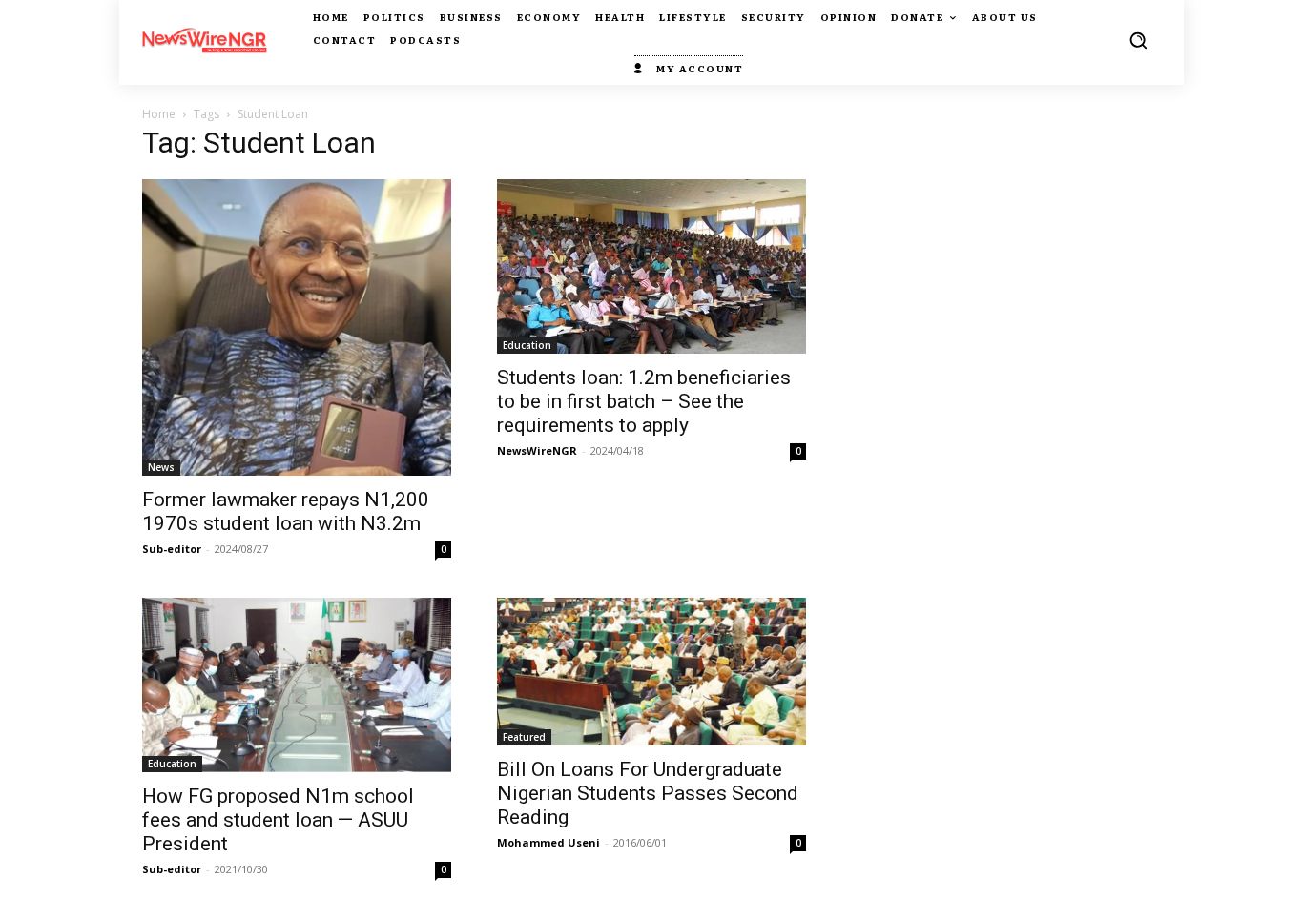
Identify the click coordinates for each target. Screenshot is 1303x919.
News (161, 467)
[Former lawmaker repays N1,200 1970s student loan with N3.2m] (296, 327)
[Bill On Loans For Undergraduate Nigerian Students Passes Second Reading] (651, 671)
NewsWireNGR (537, 450)
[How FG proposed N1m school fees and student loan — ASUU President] (296, 684)
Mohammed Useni (548, 842)
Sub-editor (171, 548)
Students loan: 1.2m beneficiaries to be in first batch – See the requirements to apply (644, 401)
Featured (524, 737)
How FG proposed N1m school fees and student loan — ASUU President (278, 820)
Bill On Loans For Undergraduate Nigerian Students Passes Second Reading (647, 793)
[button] (1138, 40)
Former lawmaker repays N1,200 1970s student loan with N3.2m (285, 511)
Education (527, 345)
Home (159, 114)
